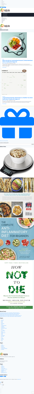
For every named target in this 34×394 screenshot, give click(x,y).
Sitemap (2, 371)
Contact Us (3, 1)
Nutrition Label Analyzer (5, 14)
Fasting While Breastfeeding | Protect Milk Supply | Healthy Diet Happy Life (10, 313)
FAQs (2, 22)
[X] (1, 7)
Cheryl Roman (5, 100)
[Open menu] (0, 28)
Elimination (2, 323)
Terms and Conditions (4, 348)
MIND (2, 333)
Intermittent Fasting (4, 328)
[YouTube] (3, 7)
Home (2, 0)
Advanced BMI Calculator (5, 13)
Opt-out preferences (4, 372)
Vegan (2, 338)
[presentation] (17, 45)
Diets (2, 322)
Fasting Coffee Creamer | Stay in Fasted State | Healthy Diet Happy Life (9, 312)
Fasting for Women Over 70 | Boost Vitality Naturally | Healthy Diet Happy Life (10, 316)
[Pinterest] (2, 7)
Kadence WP (19, 379)
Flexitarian (3, 20)
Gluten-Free (3, 19)
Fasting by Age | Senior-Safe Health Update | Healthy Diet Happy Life (9, 314)
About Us (3, 2)
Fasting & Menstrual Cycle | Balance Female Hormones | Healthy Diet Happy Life (10, 315)
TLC (1, 337)
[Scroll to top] (0, 382)
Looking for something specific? (4, 142)
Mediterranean (3, 332)
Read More (4, 67)
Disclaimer (2, 349)
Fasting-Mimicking (3, 325)
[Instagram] (5, 7)
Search (33, 144)
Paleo (2, 21)
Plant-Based (3, 335)
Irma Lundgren (5, 63)
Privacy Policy (3, 3)
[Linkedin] (4, 7)
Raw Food (2, 336)
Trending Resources (2, 6)
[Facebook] (0, 7)
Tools (1, 384)
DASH (3, 59)
